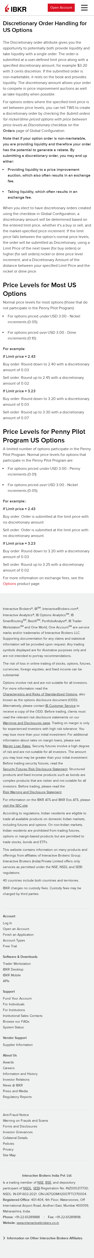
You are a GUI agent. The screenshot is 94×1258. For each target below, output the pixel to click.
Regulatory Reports (17, 1097)
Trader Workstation (17, 964)
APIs (6, 981)
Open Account (61, 8)
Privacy (8, 1149)
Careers (9, 1068)
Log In (7, 923)
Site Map (9, 1155)
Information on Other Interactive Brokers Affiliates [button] (44, 1238)
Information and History (20, 1074)
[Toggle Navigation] (83, 8)
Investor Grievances (18, 1132)
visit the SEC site (15, 806)
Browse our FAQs (16, 1022)
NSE (40, 1183)
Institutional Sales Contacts (23, 1016)
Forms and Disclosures (20, 1126)
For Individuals (14, 1004)
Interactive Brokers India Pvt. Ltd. (47, 1176)
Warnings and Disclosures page (26, 723)
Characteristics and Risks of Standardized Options (40, 694)
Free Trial (10, 946)
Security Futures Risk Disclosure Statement (35, 769)
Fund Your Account (17, 999)
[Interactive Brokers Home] (16, 8)
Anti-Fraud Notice (16, 1115)
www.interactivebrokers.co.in (38, 1223)
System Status (13, 1027)
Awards (8, 1062)
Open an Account (16, 929)
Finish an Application (18, 935)
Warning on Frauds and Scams (25, 1121)
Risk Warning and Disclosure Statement (32, 792)
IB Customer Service (60, 706)
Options (9, 583)
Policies (8, 1144)
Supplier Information (18, 1045)
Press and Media (15, 1091)
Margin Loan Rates (17, 746)
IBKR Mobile (12, 975)
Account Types (14, 940)
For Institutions (14, 1010)
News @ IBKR (13, 1085)
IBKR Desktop (13, 970)
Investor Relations (16, 1080)
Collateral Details (15, 1138)
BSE (48, 1183)
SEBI (36, 1188)
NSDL (27, 1188)
